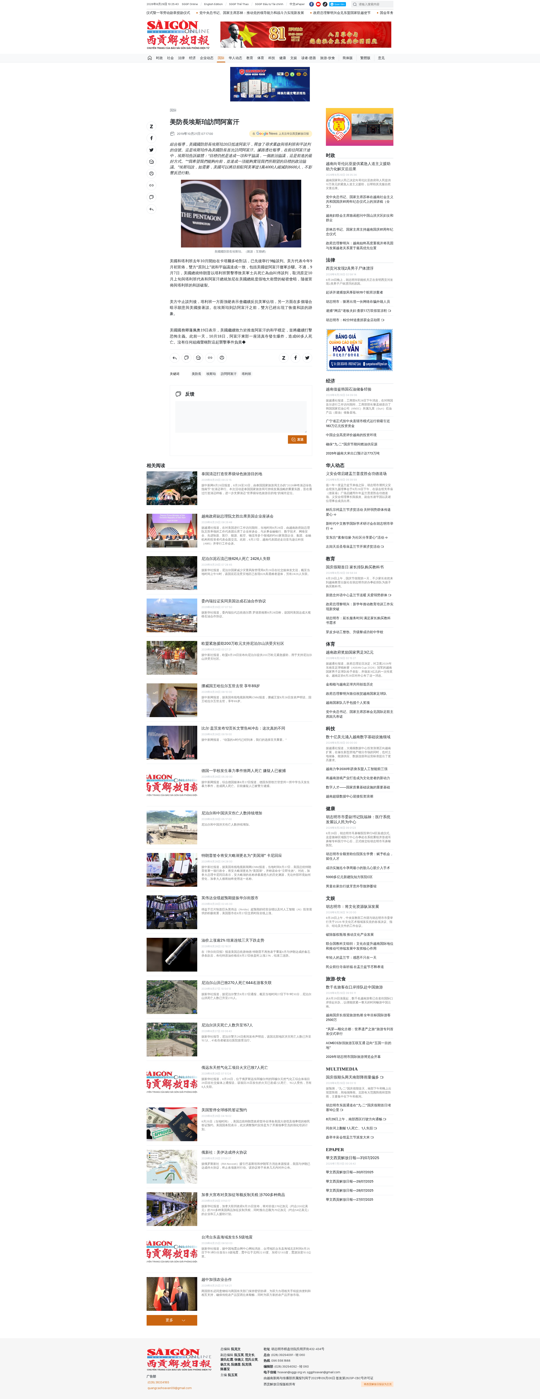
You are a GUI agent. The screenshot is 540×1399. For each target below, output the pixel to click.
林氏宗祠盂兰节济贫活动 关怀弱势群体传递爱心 (358, 512)
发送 (300, 439)
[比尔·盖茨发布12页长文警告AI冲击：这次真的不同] (172, 743)
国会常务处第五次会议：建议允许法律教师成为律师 (324, 13)
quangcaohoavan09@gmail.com (170, 1388)
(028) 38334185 (158, 1382)
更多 (169, 1320)
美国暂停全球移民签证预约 (224, 1110)
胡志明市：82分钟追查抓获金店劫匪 (353, 320)
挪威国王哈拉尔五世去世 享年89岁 (230, 686)
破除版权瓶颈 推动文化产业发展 (350, 935)
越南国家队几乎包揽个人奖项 (348, 703)
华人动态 (235, 58)
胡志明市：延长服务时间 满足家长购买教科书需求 (358, 620)
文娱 (293, 58)
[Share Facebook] (151, 138)
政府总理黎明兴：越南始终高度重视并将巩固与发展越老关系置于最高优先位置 (359, 245)
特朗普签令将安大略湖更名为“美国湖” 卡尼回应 (241, 855)
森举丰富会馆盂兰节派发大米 (348, 1137)
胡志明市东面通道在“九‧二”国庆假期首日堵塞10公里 (358, 1107)
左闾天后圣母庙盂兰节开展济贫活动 (353, 547)
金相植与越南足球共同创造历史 (349, 684)
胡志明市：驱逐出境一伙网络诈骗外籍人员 (358, 302)
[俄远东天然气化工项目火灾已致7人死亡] (172, 1082)
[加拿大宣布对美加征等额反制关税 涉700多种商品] (172, 1209)
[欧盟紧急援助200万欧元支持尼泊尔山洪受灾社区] (172, 658)
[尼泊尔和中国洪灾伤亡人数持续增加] (172, 827)
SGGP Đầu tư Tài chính (269, 4)
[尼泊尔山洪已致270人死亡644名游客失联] (172, 997)
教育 (249, 58)
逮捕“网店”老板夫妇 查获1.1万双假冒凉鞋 (357, 311)
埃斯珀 (211, 374)
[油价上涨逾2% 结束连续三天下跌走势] (172, 955)
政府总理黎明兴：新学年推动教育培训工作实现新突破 (359, 606)
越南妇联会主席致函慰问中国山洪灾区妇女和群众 (359, 218)
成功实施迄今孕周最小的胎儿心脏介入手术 (358, 868)
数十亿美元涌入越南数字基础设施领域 (358, 737)
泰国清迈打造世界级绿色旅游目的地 (231, 474)
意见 (381, 58)
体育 (260, 58)
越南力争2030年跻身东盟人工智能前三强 (356, 769)
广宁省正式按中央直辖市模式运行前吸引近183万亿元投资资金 (358, 423)
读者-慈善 (308, 58)
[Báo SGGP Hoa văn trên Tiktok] (325, 4)
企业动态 (206, 58)
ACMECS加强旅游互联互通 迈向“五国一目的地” (358, 1045)
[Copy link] (151, 185)
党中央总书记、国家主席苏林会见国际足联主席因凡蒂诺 (359, 714)
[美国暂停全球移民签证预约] (172, 1124)
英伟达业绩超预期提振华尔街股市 (229, 898)
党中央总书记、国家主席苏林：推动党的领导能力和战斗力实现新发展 (157, 13)
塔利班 (246, 374)
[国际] (151, 209)
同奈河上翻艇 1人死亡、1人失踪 (350, 1128)
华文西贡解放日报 (178, 34)
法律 (181, 58)
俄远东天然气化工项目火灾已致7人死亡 (234, 1067)
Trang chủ (150, 58)
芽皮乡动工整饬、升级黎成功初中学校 (354, 632)
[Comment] (151, 197)
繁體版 (365, 58)
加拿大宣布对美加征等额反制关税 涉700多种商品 (243, 1194)
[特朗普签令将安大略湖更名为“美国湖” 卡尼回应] (172, 870)
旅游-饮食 (327, 58)
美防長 (196, 374)
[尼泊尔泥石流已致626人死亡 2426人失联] (172, 573)
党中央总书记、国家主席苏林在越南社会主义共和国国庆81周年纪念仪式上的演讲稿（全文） (359, 201)
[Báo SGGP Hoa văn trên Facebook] (311, 4)
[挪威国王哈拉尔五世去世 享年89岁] (172, 700)
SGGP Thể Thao (239, 4)
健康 (282, 58)
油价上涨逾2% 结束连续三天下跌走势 (232, 940)
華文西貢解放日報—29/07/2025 (349, 1181)
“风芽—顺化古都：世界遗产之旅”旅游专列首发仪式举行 (359, 1031)
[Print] (151, 173)
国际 (221, 58)
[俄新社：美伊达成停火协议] (172, 1167)
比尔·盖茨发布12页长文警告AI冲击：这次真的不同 (243, 728)
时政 (159, 58)
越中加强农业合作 (216, 1279)
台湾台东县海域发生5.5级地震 (226, 1237)
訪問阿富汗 (229, 374)
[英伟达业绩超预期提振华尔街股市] (172, 912)
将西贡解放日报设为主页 (378, 1384)
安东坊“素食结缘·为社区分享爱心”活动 (355, 537)
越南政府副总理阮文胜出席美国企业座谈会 (237, 516)
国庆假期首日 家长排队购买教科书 (355, 567)
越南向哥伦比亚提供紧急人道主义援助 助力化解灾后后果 (358, 166)
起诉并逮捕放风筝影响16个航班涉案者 (354, 292)
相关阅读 (156, 465)
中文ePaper (297, 4)
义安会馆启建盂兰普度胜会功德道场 (356, 473)
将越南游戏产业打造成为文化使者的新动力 (358, 778)
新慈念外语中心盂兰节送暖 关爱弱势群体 (357, 595)
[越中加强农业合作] (172, 1294)
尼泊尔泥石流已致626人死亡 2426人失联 (235, 558)
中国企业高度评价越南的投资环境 (351, 435)
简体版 (348, 58)
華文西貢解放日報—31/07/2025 (352, 1158)
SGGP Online (190, 4)
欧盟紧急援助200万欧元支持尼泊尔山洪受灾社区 (242, 643)
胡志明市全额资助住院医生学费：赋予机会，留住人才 (359, 856)
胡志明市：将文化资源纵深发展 (352, 906)
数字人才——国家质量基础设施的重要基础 (358, 787)
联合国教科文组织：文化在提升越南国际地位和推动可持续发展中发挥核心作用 (359, 946)
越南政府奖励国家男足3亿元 (350, 652)
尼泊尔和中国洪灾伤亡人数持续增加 (231, 813)
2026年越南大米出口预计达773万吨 (353, 453)
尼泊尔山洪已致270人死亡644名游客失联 (236, 982)
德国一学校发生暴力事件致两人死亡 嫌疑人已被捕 (243, 770)
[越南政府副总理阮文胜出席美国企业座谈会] (172, 530)
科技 (271, 58)
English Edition (213, 4)
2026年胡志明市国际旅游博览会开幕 (353, 1057)
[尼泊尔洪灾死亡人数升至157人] (172, 1039)
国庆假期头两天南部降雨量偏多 (353, 1077)
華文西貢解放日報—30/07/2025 (349, 1172)
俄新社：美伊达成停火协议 (224, 1152)
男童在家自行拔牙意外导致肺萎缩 (351, 886)
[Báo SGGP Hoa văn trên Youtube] (318, 4)
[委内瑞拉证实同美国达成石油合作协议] (172, 615)
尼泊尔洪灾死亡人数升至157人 (227, 1025)
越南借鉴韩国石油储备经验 (348, 389)
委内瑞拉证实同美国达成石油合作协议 (233, 601)
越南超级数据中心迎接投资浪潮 (349, 796)
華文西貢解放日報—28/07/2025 (349, 1190)
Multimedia (342, 1069)
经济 (192, 58)
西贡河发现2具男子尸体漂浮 (350, 268)
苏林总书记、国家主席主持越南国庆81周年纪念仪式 (359, 231)
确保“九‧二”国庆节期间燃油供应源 (351, 444)
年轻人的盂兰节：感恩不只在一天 (351, 958)
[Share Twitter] (151, 150)
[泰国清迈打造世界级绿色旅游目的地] (172, 488)
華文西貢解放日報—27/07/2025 (349, 1200)
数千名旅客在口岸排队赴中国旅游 (354, 987)
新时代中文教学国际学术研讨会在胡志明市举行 (359, 526)
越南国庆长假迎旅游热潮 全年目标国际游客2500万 (358, 1017)
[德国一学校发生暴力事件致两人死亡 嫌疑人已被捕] (172, 785)
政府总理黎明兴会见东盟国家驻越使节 (247, 13)
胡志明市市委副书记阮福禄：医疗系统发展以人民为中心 (358, 819)
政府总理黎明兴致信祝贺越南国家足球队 (356, 694)
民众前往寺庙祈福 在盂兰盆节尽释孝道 (355, 967)
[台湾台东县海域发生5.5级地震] (172, 1251)
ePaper (335, 1149)
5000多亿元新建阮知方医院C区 (349, 877)
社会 (170, 58)
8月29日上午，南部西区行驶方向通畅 (354, 1119)
